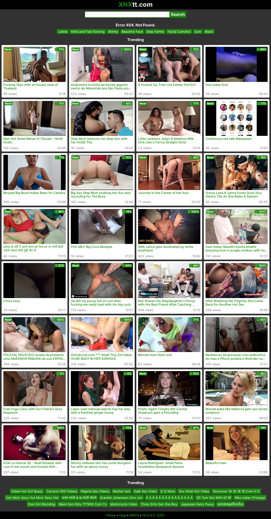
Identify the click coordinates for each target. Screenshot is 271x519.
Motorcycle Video (123, 504)
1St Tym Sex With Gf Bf (213, 498)
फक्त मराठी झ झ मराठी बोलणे (79, 498)
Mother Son (121, 491)
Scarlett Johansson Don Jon (121, 498)
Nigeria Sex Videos (95, 491)
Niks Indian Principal (250, 498)
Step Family (155, 32)
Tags (122, 515)
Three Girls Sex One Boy (159, 504)
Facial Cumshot (179, 32)
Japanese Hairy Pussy (197, 504)
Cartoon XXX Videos (61, 491)
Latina (62, 32)
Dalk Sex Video (145, 491)
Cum (197, 32)
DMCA (134, 515)
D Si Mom (167, 491)
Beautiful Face (132, 32)
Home (111, 515)
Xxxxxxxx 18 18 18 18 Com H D (236, 491)
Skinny (113, 32)
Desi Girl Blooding (41, 504)
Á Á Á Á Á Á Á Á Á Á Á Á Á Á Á (169, 498)
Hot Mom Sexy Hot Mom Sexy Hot (32, 498)
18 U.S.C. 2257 (153, 515)
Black (209, 32)
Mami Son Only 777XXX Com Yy (83, 504)
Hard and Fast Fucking (88, 32)
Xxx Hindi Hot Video (194, 491)
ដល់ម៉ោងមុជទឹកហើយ (230, 504)
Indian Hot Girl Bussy (27, 491)
